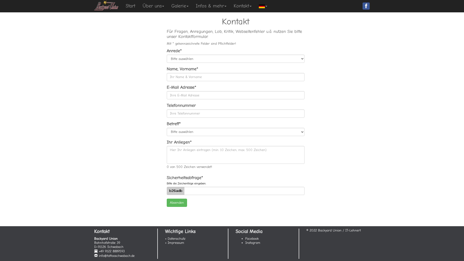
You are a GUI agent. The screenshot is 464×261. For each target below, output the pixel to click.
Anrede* (174, 50)
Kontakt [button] (241, 6)
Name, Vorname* (182, 69)
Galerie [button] (178, 6)
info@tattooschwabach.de (117, 256)
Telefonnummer (181, 105)
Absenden (177, 203)
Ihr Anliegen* (179, 142)
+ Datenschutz (175, 239)
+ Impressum (174, 243)
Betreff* (174, 123)
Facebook (252, 239)
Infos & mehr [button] (210, 6)
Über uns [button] (152, 6)
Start (130, 6)
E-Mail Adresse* (181, 87)
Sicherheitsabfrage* (186, 180)
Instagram (252, 243)
